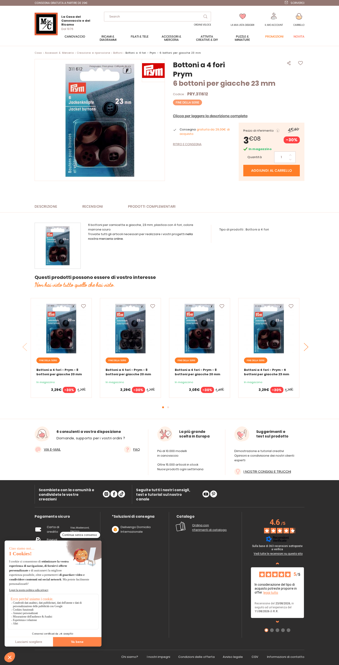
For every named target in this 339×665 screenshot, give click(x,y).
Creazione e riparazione (93, 53)
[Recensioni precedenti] (277, 563)
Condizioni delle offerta (196, 657)
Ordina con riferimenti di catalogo (209, 527)
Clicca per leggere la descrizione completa (210, 116)
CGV (255, 657)
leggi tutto (270, 592)
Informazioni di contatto (285, 657)
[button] (274, 20)
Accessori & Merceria (59, 53)
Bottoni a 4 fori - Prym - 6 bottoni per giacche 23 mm (266, 372)
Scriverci (297, 3)
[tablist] (52, 516)
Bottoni (117, 53)
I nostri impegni (158, 657)
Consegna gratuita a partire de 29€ (61, 3)
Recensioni (92, 206)
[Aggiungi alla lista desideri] (83, 306)
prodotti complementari (152, 206)
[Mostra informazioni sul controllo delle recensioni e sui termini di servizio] (304, 547)
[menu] (169, 40)
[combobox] (157, 16)
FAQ (136, 449)
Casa (38, 53)
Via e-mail (52, 449)
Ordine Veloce (202, 25)
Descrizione (46, 206)
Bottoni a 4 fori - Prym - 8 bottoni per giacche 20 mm (59, 372)
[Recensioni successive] (277, 621)
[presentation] (306, 347)
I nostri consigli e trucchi (267, 471)
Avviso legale (233, 657)
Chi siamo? (129, 657)
